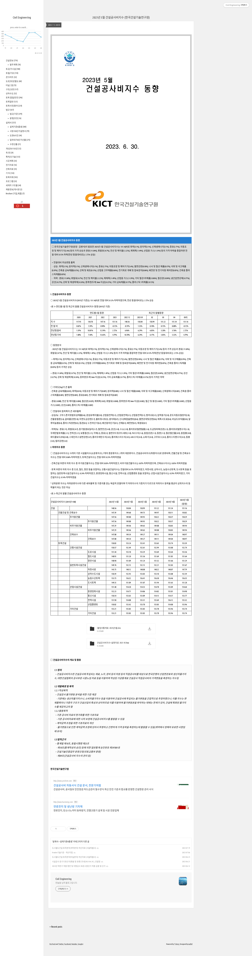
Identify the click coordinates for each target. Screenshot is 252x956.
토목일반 (12, 101)
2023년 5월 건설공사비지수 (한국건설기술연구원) (121, 17)
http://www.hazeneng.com (63, 802)
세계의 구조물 (13, 185)
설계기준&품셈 (17, 127)
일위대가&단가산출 (19, 140)
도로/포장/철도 (14, 81)
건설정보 (12, 60)
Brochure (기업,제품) (15, 193)
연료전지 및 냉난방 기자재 (68, 806)
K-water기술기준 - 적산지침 (62, 852)
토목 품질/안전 (14, 97)
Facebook (67, 944)
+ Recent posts (56, 926)
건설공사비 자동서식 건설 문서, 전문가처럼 (77, 785)
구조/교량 (12, 89)
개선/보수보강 (13, 148)
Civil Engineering (22, 17)
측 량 (9, 153)
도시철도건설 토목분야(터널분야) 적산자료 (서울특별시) (74, 857)
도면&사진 (15, 135)
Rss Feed (52, 944)
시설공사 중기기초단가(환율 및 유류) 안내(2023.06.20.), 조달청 (76, 861)
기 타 (10, 173)
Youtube (74, 944)
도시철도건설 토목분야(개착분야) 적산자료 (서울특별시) (74, 848)
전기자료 (11, 165)
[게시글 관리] (63, 829)
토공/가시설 (13, 69)
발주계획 (15, 64)
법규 (10, 110)
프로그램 (11, 181)
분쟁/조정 (15, 118)
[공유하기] (59, 829)
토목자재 (12, 177)
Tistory (176, 944)
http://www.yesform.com (63, 781)
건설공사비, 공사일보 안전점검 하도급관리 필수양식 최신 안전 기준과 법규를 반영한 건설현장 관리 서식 (103, 789)
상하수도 (11, 93)
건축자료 (11, 169)
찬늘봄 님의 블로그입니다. (66, 883)
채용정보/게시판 (14, 189)
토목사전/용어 (14, 106)
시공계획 (11, 161)
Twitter (60, 944)
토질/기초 (12, 73)
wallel (190, 944)
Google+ (80, 944)
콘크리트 (11, 77)
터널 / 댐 (11, 85)
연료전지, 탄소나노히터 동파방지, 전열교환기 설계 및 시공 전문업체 (86, 810)
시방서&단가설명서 (19, 131)
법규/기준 (15, 114)
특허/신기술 (13, 157)
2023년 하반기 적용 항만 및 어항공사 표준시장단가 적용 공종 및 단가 (78, 866)
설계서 (11, 122)
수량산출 (15, 144)
